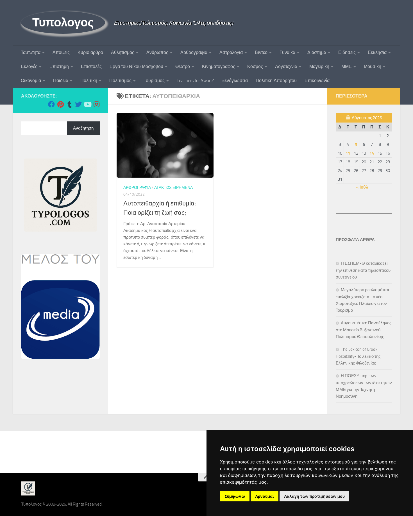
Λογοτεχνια (286, 66)
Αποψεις (61, 52)
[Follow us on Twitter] (78, 104)
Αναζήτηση (83, 128)
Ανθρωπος (157, 52)
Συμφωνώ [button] (234, 496)
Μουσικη (372, 66)
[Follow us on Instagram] (96, 104)
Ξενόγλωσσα (235, 80)
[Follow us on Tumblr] (69, 104)
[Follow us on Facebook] (51, 104)
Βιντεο (261, 52)
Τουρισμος (154, 80)
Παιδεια (60, 80)
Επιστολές (91, 66)
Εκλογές (29, 66)
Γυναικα (287, 52)
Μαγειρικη (319, 66)
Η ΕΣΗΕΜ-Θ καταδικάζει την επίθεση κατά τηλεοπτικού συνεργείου (363, 270)
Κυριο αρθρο (90, 52)
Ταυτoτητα (30, 52)
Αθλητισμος (122, 52)
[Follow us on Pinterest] (60, 104)
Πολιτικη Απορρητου (276, 80)
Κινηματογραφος (218, 66)
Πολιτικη (88, 80)
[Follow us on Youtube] (87, 104)
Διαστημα (316, 52)
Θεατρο (182, 66)
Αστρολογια (231, 52)
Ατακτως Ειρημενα (173, 187)
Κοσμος (255, 66)
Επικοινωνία (317, 80)
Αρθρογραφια (193, 52)
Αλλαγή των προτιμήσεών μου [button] (314, 496)
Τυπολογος (63, 22)
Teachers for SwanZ (195, 80)
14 (371, 153)
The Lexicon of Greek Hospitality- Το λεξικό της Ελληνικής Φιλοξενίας (358, 356)
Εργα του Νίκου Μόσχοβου (136, 66)
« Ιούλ (362, 187)
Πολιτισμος (120, 80)
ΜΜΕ (346, 66)
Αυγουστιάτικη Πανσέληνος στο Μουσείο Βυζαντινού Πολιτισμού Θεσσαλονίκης (363, 329)
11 (348, 153)
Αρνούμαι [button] (264, 496)
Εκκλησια (377, 52)
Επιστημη (59, 66)
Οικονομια (31, 80)
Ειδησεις (347, 52)
